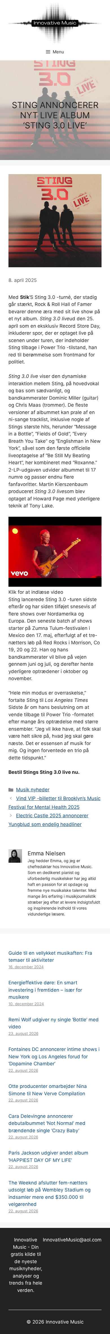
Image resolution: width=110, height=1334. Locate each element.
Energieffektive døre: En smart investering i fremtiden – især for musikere (45, 990)
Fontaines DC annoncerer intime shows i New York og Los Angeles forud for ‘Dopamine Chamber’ (54, 1056)
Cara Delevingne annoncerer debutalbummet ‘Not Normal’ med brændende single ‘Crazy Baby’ (46, 1123)
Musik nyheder (32, 789)
